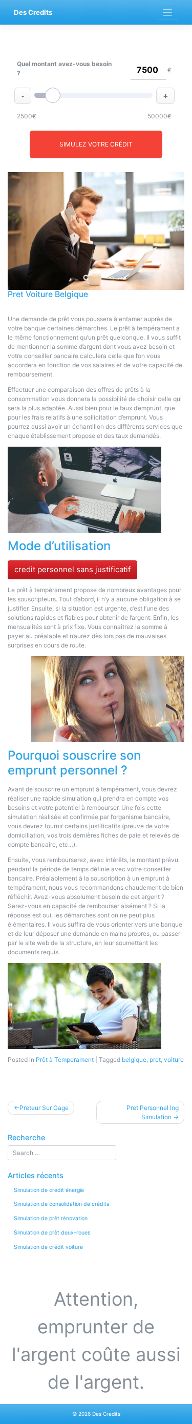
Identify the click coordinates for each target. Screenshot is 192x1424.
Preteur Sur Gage (44, 1108)
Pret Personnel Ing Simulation (152, 1112)
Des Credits (33, 12)
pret (155, 1059)
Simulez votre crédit (96, 144)
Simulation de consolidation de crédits (61, 1204)
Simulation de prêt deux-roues (52, 1232)
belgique (134, 1059)
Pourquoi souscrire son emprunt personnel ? (74, 763)
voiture (174, 1059)
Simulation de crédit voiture (48, 1247)
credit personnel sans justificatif (72, 569)
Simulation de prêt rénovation (51, 1218)
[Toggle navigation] (168, 12)
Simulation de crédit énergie (49, 1190)
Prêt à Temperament (65, 1059)
